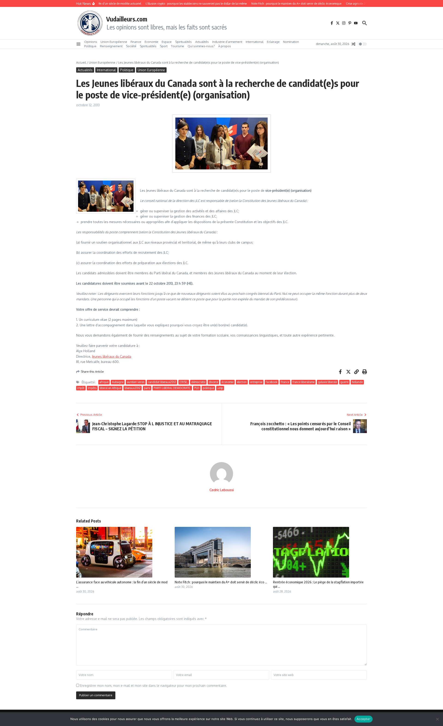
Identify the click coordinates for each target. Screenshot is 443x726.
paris (147, 388)
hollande (357, 382)
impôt (80, 388)
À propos (224, 46)
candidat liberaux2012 (162, 382)
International (254, 42)
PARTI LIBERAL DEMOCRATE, (172, 388)
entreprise (256, 382)
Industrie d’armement (227, 42)
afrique (103, 382)
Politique (90, 46)
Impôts (92, 388)
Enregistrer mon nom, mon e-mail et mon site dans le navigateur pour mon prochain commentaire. (153, 686)
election (242, 382)
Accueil (81, 62)
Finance (136, 42)
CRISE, (184, 382)
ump (220, 388)
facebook (271, 382)
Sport (164, 46)
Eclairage (273, 42)
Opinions (90, 42)
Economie (151, 42)
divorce (213, 382)
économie (227, 382)
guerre (344, 382)
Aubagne (117, 382)
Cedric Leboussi (222, 490)
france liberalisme (303, 382)
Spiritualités (183, 42)
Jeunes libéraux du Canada (111, 356)
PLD (196, 388)
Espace (167, 42)
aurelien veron (135, 382)
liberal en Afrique (110, 388)
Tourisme (177, 46)
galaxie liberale (327, 382)
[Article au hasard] (353, 44)
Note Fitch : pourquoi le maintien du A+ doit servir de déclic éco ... (221, 582)
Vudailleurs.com (126, 19)
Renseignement (111, 46)
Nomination (291, 42)
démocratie (198, 382)
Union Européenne (114, 42)
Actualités (202, 42)
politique (208, 388)
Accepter (363, 719)
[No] (437, 719)
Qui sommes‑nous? (201, 46)
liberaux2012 (133, 388)
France (285, 382)
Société (131, 46)
